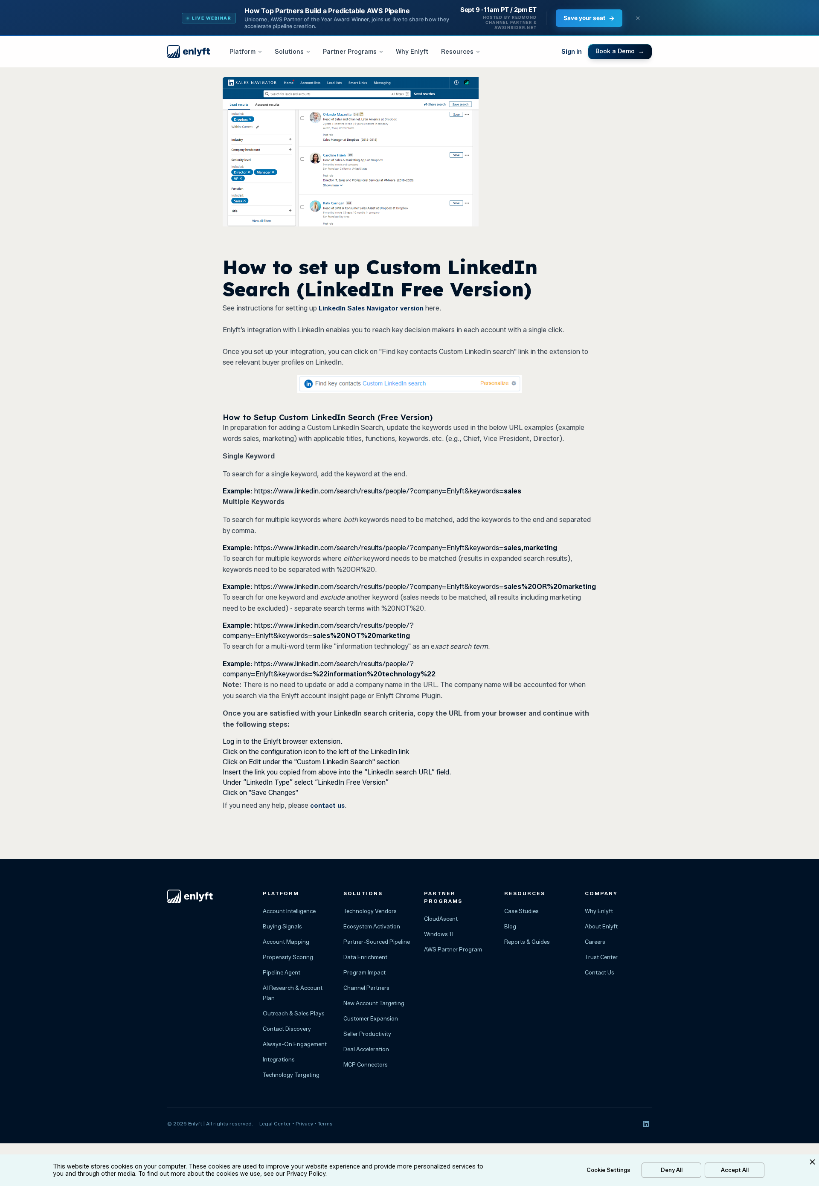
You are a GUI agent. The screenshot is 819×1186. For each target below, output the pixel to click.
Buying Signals (282, 926)
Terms (325, 1123)
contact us (327, 805)
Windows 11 (438, 934)
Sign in (571, 51)
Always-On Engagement (295, 1044)
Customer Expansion (370, 1018)
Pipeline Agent (281, 972)
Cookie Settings (608, 1169)
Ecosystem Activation (371, 926)
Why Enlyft (412, 51)
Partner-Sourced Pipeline (376, 941)
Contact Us (599, 972)
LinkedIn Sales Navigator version (371, 308)
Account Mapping (286, 941)
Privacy (304, 1123)
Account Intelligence (289, 911)
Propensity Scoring (288, 957)
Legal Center (275, 1123)
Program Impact (364, 972)
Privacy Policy (306, 1173)
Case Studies (521, 911)
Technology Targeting (291, 1074)
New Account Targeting (373, 1003)
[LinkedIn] (646, 1124)
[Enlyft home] (188, 51)
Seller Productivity (367, 1033)
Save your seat (589, 18)
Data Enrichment (365, 957)
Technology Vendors (370, 911)
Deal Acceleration (366, 1049)
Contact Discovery (287, 1028)
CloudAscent (441, 918)
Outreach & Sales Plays (294, 1013)
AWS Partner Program (453, 949)
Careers (595, 941)
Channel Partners (366, 987)
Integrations (279, 1059)
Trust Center (601, 957)
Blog (510, 926)
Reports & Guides (527, 941)
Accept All (735, 1169)
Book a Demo (619, 51)
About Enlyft (601, 926)
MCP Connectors (365, 1064)
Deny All (671, 1169)
